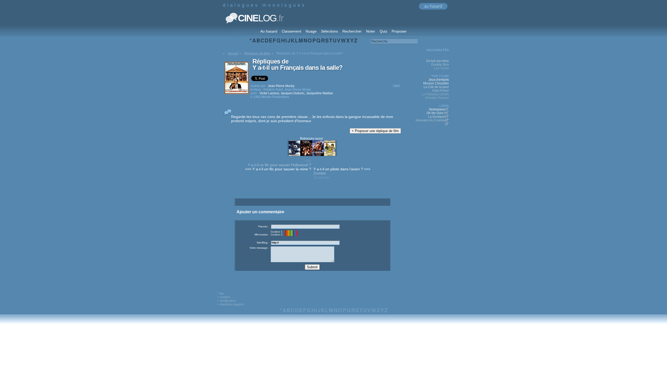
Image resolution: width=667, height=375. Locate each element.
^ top (220, 293)
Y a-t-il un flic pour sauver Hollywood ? (279, 165)
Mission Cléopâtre (436, 83)
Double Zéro (440, 64)
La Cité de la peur (436, 87)
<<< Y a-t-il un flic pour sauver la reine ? (278, 169)
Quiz (383, 31)
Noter (370, 31)
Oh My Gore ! (436, 113)
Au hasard (268, 31)
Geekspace (437, 109)
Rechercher (352, 31)
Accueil (233, 53)
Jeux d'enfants (439, 80)
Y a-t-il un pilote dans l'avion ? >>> (341, 169)
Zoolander (321, 177)
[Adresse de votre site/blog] (305, 242)
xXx (308, 161)
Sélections (329, 31)
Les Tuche (441, 68)
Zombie (319, 173)
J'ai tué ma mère (437, 61)
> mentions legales (230, 304)
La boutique (436, 116)
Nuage (311, 31)
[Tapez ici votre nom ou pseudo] (305, 226)
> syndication (226, 301)
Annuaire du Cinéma (430, 120)
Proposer (399, 31)
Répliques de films (257, 53)
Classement (291, 31)
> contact (223, 297)
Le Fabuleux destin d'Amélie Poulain (435, 96)
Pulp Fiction (440, 90)
